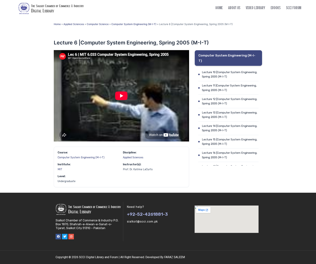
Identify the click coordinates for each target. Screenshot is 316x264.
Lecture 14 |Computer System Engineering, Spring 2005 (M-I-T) (229, 128)
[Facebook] (58, 236)
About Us (234, 7)
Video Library (255, 7)
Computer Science (98, 24)
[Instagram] (71, 236)
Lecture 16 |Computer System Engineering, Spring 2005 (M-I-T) (229, 155)
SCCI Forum (293, 7)
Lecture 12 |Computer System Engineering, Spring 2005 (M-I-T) (229, 101)
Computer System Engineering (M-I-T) (133, 24)
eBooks (276, 7)
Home (219, 7)
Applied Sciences (73, 24)
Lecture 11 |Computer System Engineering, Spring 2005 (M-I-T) (229, 88)
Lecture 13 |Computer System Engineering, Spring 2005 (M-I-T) (229, 115)
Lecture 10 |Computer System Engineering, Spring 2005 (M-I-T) (229, 74)
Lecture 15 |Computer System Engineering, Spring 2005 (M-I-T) (229, 142)
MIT (60, 169)
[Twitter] (64, 236)
